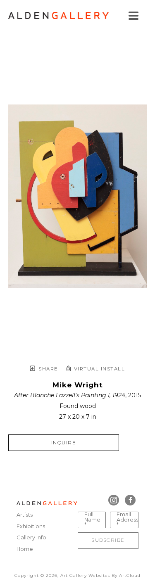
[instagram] (113, 500)
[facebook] (130, 500)
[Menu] (133, 16)
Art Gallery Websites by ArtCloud (100, 575)
